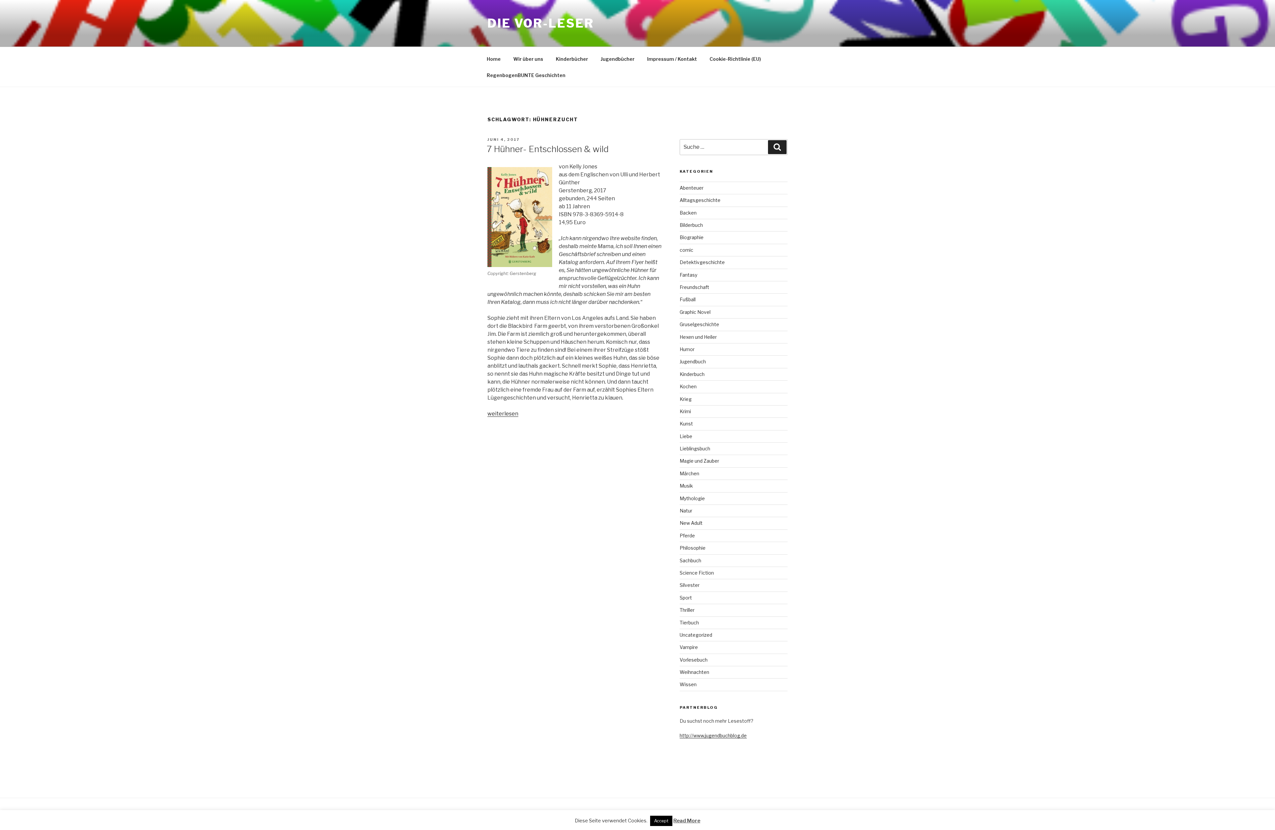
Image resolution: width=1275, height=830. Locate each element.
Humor (687, 349)
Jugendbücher (618, 59)
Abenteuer (692, 188)
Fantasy (688, 275)
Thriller (687, 610)
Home (494, 59)
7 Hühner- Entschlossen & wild (548, 149)
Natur (686, 510)
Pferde (687, 535)
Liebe (686, 436)
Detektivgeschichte (702, 262)
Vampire (689, 647)
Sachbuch (690, 560)
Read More (686, 821)
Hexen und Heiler (698, 337)
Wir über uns (528, 59)
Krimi (685, 411)
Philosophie (693, 548)
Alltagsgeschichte (700, 200)
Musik (686, 486)
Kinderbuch (692, 374)
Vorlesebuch (694, 660)
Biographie (692, 237)
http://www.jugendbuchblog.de (713, 735)
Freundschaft (694, 287)
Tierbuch (689, 622)
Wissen (688, 684)
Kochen (688, 386)
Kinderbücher (572, 59)
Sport (686, 597)
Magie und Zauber (699, 461)
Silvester (690, 585)
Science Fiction (697, 573)
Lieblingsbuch (695, 448)
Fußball (688, 299)
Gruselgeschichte (699, 324)
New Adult (691, 523)
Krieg (686, 399)
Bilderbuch (691, 225)
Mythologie (692, 498)
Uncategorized (696, 635)
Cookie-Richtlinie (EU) (735, 59)
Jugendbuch (693, 361)
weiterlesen (502, 414)
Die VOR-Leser (540, 23)
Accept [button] (661, 820)
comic (686, 250)
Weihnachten (694, 672)
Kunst (686, 423)
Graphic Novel (695, 312)
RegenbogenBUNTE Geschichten (526, 75)
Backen (688, 213)
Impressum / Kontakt (672, 59)
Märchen (689, 473)
